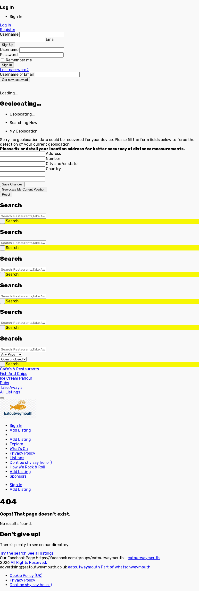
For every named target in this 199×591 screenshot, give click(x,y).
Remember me (18, 60)
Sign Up (7, 45)
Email (51, 39)
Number (53, 158)
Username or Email (17, 74)
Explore (16, 444)
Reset (6, 194)
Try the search (13, 553)
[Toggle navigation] (2, 398)
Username (9, 34)
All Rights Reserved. (29, 562)
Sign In (7, 65)
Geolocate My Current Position (23, 189)
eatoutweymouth (144, 558)
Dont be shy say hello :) (31, 462)
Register (7, 29)
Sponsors (18, 476)
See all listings (40, 553)
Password (9, 54)
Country (53, 168)
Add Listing (20, 430)
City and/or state (61, 163)
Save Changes (12, 184)
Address (53, 153)
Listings (17, 458)
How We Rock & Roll (27, 467)
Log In (5, 25)
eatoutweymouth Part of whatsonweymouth (109, 567)
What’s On (19, 448)
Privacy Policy (22, 453)
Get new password (15, 80)
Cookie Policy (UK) (26, 575)
